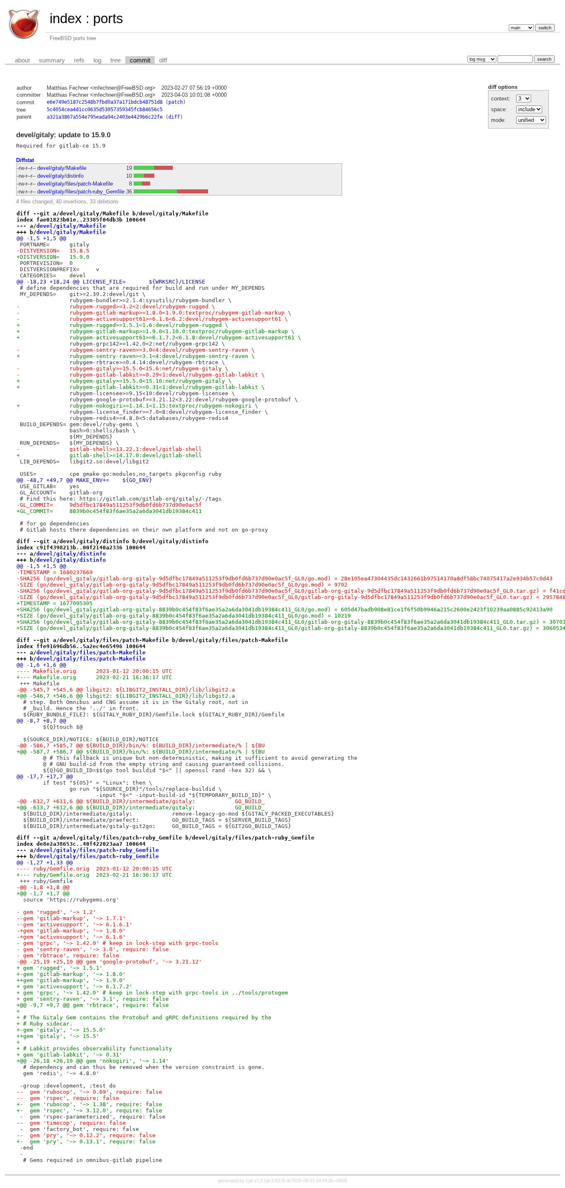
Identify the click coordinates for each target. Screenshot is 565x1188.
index (66, 18)
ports (108, 18)
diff (163, 60)
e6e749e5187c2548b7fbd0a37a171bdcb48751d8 (105, 102)
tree (115, 60)
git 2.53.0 (275, 1180)
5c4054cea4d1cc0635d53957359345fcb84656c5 (105, 109)
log (97, 60)
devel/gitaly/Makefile (61, 168)
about (22, 60)
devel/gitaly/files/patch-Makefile (75, 184)
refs (79, 60)
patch (175, 102)
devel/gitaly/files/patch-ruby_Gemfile (80, 191)
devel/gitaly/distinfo (60, 176)
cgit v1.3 (254, 1180)
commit (140, 60)
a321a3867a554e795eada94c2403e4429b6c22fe (105, 117)
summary (52, 60)
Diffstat (25, 160)
